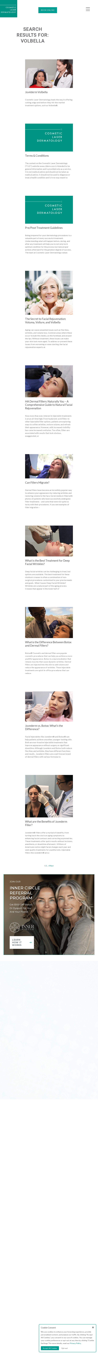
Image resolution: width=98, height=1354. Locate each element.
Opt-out (64, 1348)
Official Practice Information (15, 1326)
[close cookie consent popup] (93, 1327)
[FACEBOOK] (40, 1189)
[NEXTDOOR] (57, 1189)
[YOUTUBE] (51, 1189)
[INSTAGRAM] (35, 1189)
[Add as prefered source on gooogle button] (49, 1231)
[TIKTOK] (62, 1189)
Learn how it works (17, 942)
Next (52, 866)
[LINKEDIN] (46, 1189)
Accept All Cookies (50, 1348)
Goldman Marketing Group (58, 1323)
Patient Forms (49, 1219)
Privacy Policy (83, 1323)
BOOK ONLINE (48, 10)
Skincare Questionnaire (49, 1211)
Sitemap (73, 1323)
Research (49, 1215)
